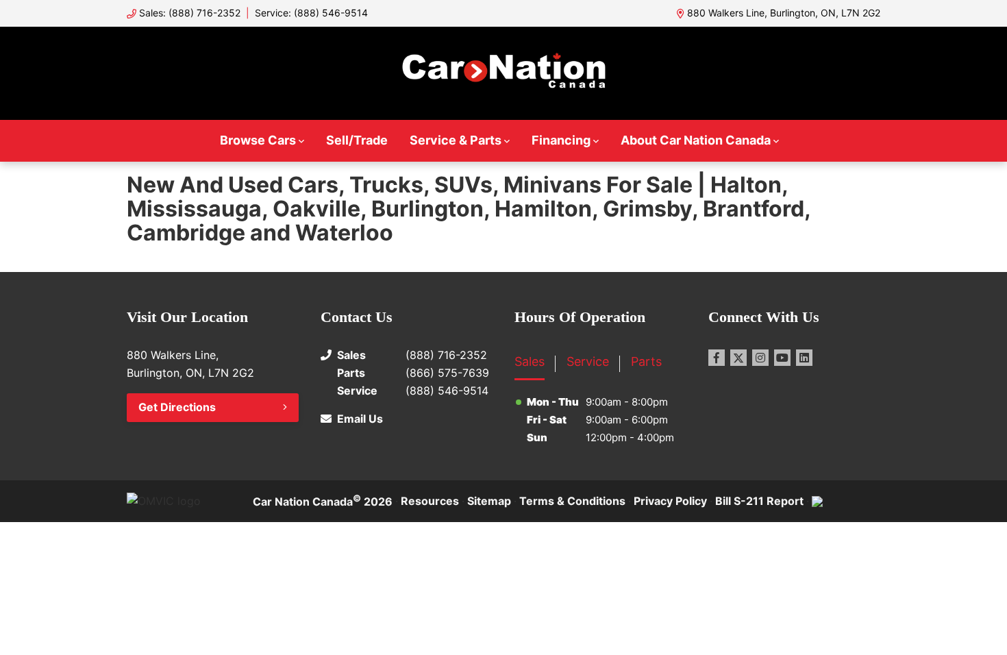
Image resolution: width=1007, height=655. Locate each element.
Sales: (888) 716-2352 (189, 12)
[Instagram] (760, 357)
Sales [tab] (529, 361)
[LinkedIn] (804, 357)
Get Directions (177, 407)
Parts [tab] (646, 361)
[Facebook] (716, 357)
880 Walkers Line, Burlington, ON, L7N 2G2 (783, 12)
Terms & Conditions (572, 501)
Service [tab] (588, 361)
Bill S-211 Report (759, 501)
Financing (561, 140)
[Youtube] (782, 357)
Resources (430, 501)
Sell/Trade (357, 140)
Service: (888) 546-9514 (311, 12)
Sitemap (489, 501)
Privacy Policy (670, 501)
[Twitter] (738, 357)
